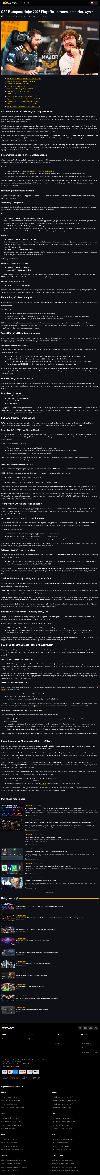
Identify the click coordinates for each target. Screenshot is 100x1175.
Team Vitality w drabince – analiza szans (20, 96)
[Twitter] (80, 1028)
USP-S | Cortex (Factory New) (60, 1142)
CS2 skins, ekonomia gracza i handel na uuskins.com (24, 104)
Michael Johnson (9, 16)
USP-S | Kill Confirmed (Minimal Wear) (62, 1139)
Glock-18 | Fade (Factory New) (10, 1170)
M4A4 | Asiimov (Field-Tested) (10, 1118)
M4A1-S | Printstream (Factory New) (62, 1097)
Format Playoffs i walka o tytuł (17, 86)
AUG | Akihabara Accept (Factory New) (63, 1118)
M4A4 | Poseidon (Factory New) (10, 1121)
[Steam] (96, 1028)
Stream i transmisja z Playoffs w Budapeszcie (22, 81)
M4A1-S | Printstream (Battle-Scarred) (63, 1107)
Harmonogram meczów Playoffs (18, 83)
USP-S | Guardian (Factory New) (61, 1149)
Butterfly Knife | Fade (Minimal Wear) (62, 1160)
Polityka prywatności (87, 1043)
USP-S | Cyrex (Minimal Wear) (60, 1146)
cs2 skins (43, 783)
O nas (56, 1039)
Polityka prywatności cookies (89, 1052)
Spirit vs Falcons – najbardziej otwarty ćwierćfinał (23, 99)
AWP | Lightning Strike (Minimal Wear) (12, 1149)
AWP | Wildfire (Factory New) (9, 1146)
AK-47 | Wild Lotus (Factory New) (11, 1100)
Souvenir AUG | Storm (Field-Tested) (62, 1128)
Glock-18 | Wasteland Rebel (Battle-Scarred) (14, 1167)
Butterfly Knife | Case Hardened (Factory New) (65, 1170)
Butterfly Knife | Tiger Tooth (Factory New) (64, 1167)
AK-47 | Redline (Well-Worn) (9, 1104)
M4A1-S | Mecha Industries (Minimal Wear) (63, 1100)
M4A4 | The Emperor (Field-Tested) (11, 1125)
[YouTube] (85, 1028)
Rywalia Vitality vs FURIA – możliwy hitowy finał (23, 101)
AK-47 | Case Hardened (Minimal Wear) (12, 1107)
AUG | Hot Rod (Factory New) (60, 1125)
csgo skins (38, 706)
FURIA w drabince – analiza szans (18, 94)
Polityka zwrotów (86, 1048)
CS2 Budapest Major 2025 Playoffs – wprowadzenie (24, 78)
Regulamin (84, 1039)
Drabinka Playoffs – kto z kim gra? (18, 91)
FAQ (29, 1039)
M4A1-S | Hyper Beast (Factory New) (62, 1104)
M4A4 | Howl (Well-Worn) (8, 1128)
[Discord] (90, 1028)
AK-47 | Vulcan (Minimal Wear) (9, 1097)
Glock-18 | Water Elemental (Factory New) (13, 1160)
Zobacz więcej (49, 892)
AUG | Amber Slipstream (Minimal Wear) (63, 1121)
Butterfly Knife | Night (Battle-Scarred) (63, 1163)
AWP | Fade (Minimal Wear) (9, 1142)
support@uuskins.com (12, 1066)
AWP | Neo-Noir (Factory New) (10, 1139)
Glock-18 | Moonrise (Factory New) (11, 1163)
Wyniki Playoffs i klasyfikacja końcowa (20, 89)
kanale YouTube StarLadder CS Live (42, 171)
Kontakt (56, 1043)
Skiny (3, 1039)
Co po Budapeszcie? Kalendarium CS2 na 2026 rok (23, 106)
